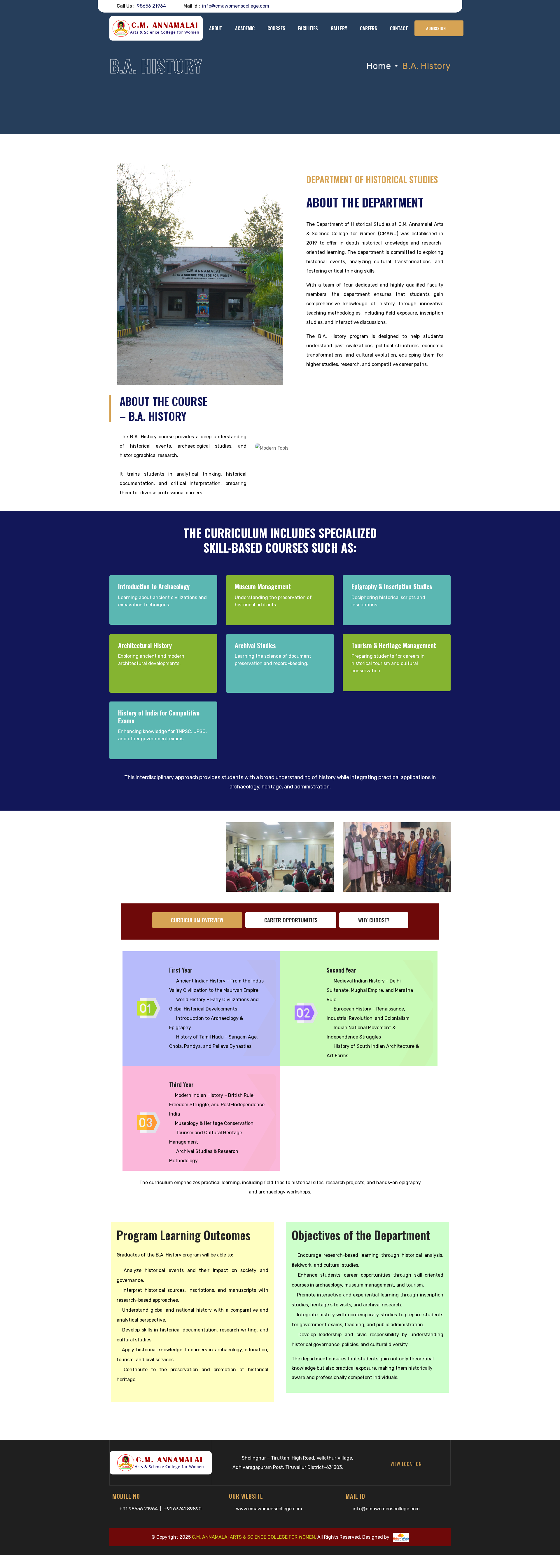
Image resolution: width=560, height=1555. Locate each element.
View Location (408, 1463)
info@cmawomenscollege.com (386, 1509)
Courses (276, 28)
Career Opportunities (290, 920)
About (215, 28)
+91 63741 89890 (183, 1509)
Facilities (308, 28)
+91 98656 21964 (138, 1509)
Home (378, 66)
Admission (436, 28)
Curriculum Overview (197, 920)
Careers (368, 28)
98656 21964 (151, 6)
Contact (399, 28)
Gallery (339, 28)
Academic (245, 28)
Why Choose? (373, 920)
